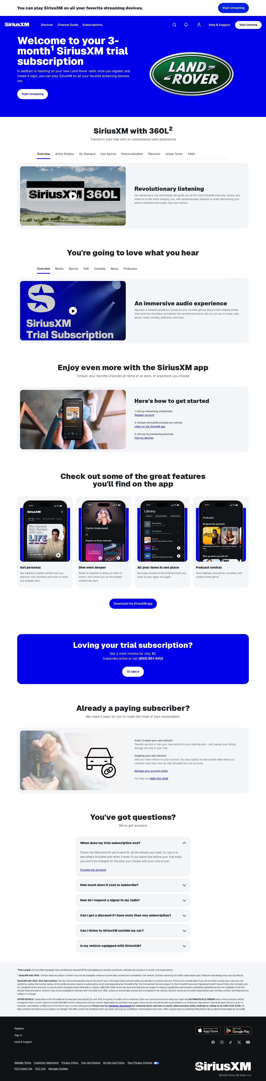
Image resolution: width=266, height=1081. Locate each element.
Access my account (93, 870)
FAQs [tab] (191, 154)
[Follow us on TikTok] (230, 1043)
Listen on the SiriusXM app (149, 426)
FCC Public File (23, 1068)
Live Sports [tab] (108, 154)
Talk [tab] (86, 269)
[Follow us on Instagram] (222, 1043)
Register (19, 1028)
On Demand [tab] (87, 154)
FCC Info (40, 1068)
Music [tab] (59, 269)
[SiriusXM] (16, 25)
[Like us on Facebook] (213, 1043)
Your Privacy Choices (140, 1062)
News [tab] (115, 269)
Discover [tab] (154, 154)
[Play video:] (73, 196)
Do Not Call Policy (114, 1062)
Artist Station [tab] (64, 154)
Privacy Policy (70, 1062)
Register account (144, 415)
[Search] (174, 25)
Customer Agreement (46, 1062)
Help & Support (23, 1042)
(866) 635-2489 (159, 778)
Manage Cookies (58, 1068)
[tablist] (133, 154)
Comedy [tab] (100, 269)
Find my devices (143, 437)
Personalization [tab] (132, 154)
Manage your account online (151, 771)
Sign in (18, 1035)
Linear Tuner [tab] (174, 154)
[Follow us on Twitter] (239, 1043)
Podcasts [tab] (130, 269)
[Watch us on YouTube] (248, 1043)
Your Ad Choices (90, 1062)
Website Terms (22, 1062)
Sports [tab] (73, 269)
